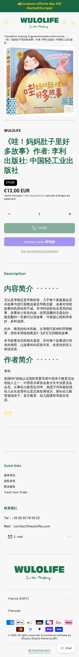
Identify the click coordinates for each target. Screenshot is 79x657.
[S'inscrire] (70, 537)
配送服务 (9, 486)
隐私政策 (9, 481)
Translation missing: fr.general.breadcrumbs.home (34, 36)
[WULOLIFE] (39, 22)
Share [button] (8, 412)
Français (14, 610)
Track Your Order (16, 492)
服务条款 (9, 475)
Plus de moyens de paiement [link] (39, 251)
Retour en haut (39, 650)
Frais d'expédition (33, 196)
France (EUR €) (18, 598)
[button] (6, 22)
